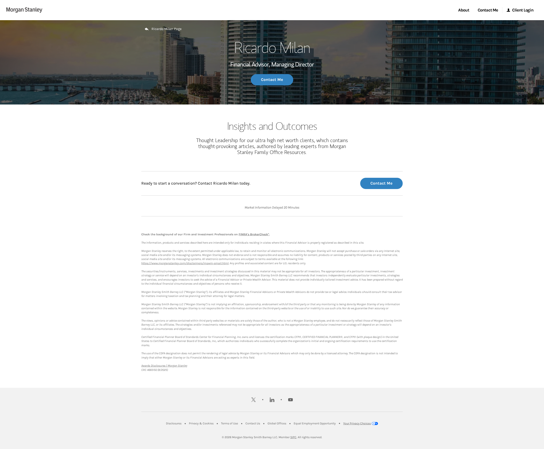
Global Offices (277, 423)
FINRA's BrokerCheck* (254, 234)
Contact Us (252, 423)
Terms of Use (229, 423)
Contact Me (272, 79)
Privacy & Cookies (201, 423)
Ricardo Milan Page (166, 29)
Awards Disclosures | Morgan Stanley (164, 365)
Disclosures (173, 423)
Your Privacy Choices (357, 423)
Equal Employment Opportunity (315, 423)
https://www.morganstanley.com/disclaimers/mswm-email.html (185, 263)
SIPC (293, 437)
